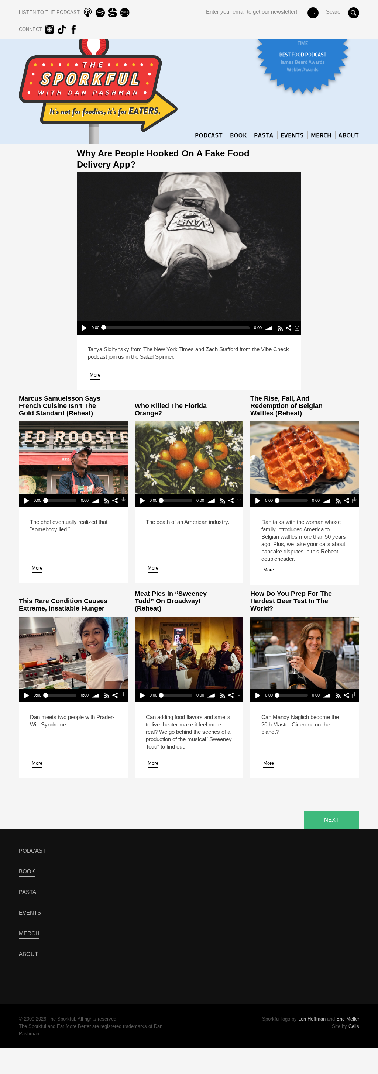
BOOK (238, 135)
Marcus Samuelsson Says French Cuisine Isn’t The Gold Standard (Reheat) (59, 406)
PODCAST (209, 135)
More (95, 375)
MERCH (321, 135)
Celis (353, 1026)
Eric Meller (347, 1019)
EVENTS (292, 135)
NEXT (331, 819)
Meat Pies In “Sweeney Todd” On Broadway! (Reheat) (171, 601)
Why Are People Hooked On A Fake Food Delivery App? (163, 158)
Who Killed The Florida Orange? (171, 409)
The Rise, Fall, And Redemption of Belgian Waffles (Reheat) (286, 406)
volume (269, 328)
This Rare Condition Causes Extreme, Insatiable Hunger (63, 604)
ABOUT (349, 135)
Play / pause (84, 328)
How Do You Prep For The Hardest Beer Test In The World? (291, 601)
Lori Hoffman (312, 1019)
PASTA (264, 135)
